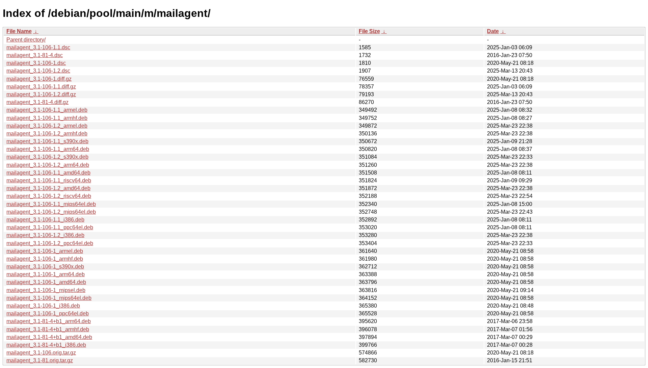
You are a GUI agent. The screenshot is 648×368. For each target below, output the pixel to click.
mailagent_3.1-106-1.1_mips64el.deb (51, 204)
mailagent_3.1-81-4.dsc (34, 55)
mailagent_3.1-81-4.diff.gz (37, 102)
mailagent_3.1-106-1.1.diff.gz (41, 86)
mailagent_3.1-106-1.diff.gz (39, 79)
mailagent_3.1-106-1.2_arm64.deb (47, 165)
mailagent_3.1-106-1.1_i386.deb (45, 219)
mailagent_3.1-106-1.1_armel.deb (46, 110)
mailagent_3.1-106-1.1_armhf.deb (46, 118)
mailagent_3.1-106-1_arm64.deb (45, 274)
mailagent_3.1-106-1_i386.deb (43, 306)
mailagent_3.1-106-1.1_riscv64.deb (48, 180)
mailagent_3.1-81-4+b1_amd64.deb (49, 337)
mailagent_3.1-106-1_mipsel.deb (45, 290)
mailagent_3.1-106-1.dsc (36, 63)
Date (493, 31)
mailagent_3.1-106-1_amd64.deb (46, 282)
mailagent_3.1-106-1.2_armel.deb (46, 126)
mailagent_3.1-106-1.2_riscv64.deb (48, 196)
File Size (369, 31)
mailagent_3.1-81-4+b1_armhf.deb (47, 329)
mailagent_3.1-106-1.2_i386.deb (45, 235)
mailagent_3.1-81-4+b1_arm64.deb (48, 321)
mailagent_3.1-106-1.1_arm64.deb (47, 149)
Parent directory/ (26, 40)
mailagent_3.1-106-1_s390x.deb (45, 266)
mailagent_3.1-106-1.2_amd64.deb (48, 188)
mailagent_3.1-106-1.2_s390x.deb (47, 157)
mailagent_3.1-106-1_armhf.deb (44, 259)
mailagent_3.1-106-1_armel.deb (44, 251)
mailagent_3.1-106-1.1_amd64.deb (48, 173)
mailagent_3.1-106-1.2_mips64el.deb (51, 212)
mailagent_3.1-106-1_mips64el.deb (48, 298)
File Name (19, 31)
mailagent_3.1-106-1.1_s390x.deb (47, 141)
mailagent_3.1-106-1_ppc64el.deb (47, 313)
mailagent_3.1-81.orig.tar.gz (39, 360)
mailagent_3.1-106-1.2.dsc (38, 71)
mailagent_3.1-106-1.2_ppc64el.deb (49, 243)
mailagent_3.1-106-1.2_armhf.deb (46, 133)
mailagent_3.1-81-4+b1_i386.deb (46, 345)
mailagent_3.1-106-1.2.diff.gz (41, 94)
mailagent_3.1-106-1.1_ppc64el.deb (49, 227)
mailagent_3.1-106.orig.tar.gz (41, 353)
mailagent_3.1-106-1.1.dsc (38, 47)
